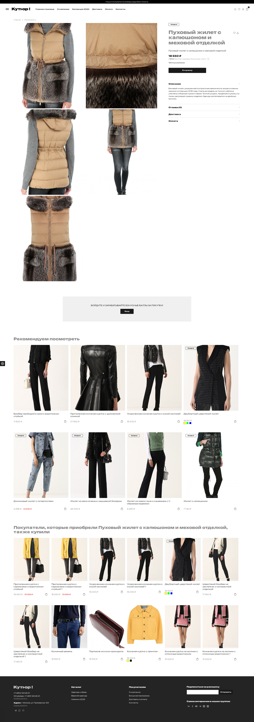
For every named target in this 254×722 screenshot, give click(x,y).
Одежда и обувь (79, 692)
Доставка (97, 9)
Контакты (120, 9)
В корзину (187, 70)
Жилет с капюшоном (196, 501)
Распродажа (30, 20)
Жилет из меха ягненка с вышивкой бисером (96, 501)
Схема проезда (20, 705)
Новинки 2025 (78, 699)
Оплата (109, 9)
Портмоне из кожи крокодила (106, 651)
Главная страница (45, 9)
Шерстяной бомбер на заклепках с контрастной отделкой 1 (28, 654)
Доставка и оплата (138, 699)
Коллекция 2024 (80, 9)
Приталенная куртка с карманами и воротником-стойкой (29, 586)
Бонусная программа (139, 696)
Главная (17, 20)
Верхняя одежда (79, 696)
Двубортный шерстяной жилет (201, 414)
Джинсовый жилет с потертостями (33, 501)
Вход (127, 311)
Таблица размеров (177, 63)
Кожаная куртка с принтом (142, 651)
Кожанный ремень (61, 651)
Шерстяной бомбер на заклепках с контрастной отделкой (217, 586)
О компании (63, 9)
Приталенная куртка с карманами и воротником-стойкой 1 (66, 586)
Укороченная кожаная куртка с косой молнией (154, 414)
